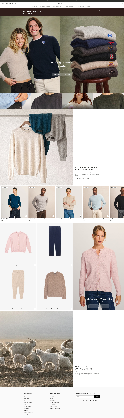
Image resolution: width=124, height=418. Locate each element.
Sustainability (52, 400)
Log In (25, 396)
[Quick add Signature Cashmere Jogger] (35, 309)
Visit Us (51, 398)
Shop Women (57, 74)
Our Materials (52, 404)
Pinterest (90, 400)
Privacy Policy (26, 408)
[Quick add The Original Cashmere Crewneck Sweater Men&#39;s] (108, 216)
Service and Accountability (55, 408)
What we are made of (80, 380)
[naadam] (62, 3)
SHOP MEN (98, 13)
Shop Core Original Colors (82, 178)
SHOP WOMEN (98, 10)
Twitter (83, 400)
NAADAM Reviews (53, 406)
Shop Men (67, 74)
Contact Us (120, 0)
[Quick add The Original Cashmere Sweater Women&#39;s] (26, 216)
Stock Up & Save (66, 0)
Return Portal (26, 398)
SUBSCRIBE (97, 396)
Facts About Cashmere (54, 402)
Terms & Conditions (28, 406)
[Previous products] (2, 204)
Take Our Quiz (96, 0)
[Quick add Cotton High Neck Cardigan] (35, 265)
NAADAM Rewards (103, 0)
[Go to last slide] (47, 1)
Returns (114, 0)
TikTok (87, 400)
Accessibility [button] (26, 414)
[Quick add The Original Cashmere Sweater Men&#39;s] (53, 216)
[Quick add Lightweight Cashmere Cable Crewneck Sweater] (72, 309)
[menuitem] (12, 3)
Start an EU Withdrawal (28, 412)
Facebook (80, 400)
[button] (94, 400)
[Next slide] (76, 1)
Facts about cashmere (92, 380)
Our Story (52, 396)
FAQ (24, 400)
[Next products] (122, 204)
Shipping (25, 404)
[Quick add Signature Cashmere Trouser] (72, 265)
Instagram (76, 400)
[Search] (115, 3)
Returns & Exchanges (28, 402)
